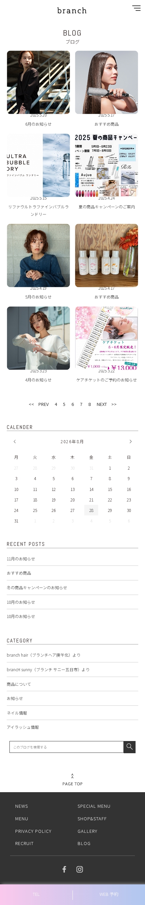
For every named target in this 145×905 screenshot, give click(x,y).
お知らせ (15, 698)
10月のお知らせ (21, 602)
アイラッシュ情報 (23, 727)
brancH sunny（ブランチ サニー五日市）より (48, 669)
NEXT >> (107, 404)
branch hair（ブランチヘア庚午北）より (44, 655)
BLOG (84, 843)
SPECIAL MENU (94, 806)
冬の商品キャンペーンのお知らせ (37, 587)
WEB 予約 (108, 894)
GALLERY (87, 831)
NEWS (21, 806)
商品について (19, 684)
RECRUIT (24, 843)
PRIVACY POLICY (33, 831)
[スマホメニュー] (135, 9)
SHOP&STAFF (92, 818)
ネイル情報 (17, 713)
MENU (21, 818)
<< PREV (39, 404)
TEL (36, 894)
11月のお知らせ (21, 558)
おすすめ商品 (19, 573)
